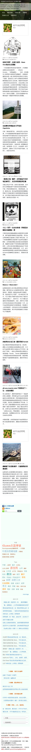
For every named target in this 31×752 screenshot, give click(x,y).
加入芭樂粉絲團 (9, 506)
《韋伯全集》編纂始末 (9, 678)
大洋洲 (8, 571)
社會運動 (6, 583)
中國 (3, 565)
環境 (23, 577)
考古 (4, 585)
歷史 (3, 577)
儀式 (13, 565)
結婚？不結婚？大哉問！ (10, 675)
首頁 (3, 12)
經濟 (22, 583)
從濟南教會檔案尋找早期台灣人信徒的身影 (15, 689)
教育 (18, 574)
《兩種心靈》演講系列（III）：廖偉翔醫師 (15, 602)
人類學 (9, 565)
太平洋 (14, 571)
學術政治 (20, 571)
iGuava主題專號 (11, 545)
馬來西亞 (5, 592)
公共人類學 (5, 568)
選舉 (4, 589)
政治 (9, 574)
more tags (26, 594)
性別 (3, 574)
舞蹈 (9, 586)
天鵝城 (21, 551)
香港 (21, 589)
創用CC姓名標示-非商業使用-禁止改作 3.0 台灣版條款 (15, 737)
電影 (8, 589)
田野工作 (16, 579)
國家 (25, 568)
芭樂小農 (17, 12)
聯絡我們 (14, 15)
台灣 (20, 568)
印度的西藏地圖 (9, 551)
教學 (14, 574)
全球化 (18, 565)
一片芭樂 (22, 548)
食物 (17, 589)
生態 (3, 580)
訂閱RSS (7, 508)
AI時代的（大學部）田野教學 (11, 614)
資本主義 (23, 586)
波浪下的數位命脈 (8, 620)
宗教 (25, 571)
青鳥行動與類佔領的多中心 (14, 655)
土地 (3, 571)
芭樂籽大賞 (5, 15)
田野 (8, 579)
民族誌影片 (17, 577)
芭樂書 (25, 12)
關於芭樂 (10, 12)
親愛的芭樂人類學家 (8, 557)
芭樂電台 (12, 554)
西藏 (13, 586)
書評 (23, 574)
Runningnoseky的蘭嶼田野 (10, 548)
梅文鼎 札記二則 (8, 686)
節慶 (12, 583)
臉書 (2, 749)
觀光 (18, 586)
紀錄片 (17, 583)
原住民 (14, 568)
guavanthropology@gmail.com (18, 749)
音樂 (13, 589)
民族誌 (9, 577)
